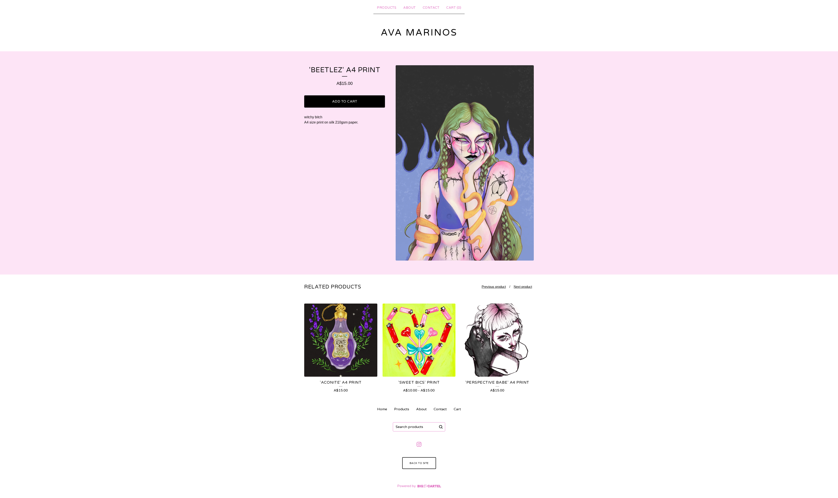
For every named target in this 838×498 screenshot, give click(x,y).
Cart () (453, 8)
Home (382, 409)
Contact (431, 8)
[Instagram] (419, 444)
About (409, 8)
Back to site (419, 463)
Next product (523, 286)
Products (386, 8)
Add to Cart (344, 101)
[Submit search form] (440, 426)
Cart (457, 409)
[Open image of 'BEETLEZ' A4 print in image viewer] (465, 163)
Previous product (494, 286)
